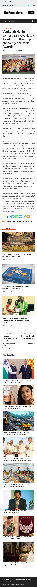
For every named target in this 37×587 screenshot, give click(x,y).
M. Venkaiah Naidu (15, 221)
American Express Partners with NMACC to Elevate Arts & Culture (17, 255)
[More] (28, 216)
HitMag (22, 584)
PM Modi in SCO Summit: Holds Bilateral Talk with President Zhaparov (17, 381)
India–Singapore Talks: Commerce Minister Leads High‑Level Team (17, 511)
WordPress (13, 584)
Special (10, 28)
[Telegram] (20, 216)
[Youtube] (34, 5)
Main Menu (11, 21)
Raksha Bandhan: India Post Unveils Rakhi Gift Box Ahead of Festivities (18, 287)
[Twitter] (28, 5)
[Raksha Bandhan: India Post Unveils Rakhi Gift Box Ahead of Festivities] (18, 284)
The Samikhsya (17, 50)
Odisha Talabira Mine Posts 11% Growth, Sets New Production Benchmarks (17, 433)
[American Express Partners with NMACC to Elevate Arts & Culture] (18, 252)
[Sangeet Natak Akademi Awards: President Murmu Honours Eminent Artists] (18, 316)
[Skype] (24, 216)
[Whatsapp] (16, 216)
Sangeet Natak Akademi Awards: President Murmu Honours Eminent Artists (15, 320)
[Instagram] (31, 5)
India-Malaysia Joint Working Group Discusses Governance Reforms (15, 485)
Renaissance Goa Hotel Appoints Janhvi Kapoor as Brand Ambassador (16, 564)
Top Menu (7, 1)
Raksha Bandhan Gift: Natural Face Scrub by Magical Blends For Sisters (18, 407)
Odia (31, 13)
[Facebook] (26, 5)
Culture (4, 28)
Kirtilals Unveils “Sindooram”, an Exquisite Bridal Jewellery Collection (17, 538)
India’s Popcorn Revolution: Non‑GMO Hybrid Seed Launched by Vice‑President (17, 459)
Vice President (26, 221)
